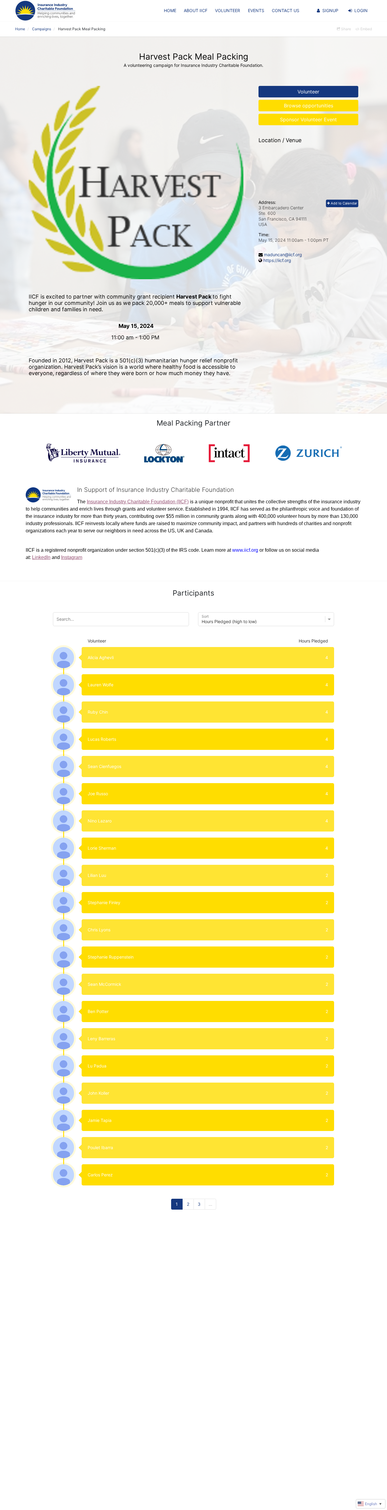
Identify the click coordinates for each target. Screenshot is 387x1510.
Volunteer (308, 92)
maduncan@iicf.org (283, 254)
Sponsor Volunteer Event (308, 119)
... (210, 1204)
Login (361, 10)
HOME (170, 10)
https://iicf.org (277, 260)
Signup (330, 10)
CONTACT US (285, 10)
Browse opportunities (308, 106)
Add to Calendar (343, 203)
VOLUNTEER (227, 10)
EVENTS (256, 10)
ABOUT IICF (195, 10)
